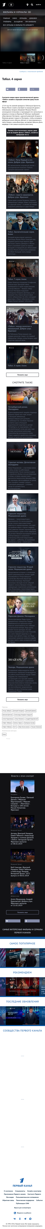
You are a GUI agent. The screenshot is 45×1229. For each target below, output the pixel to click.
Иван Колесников (24, 727)
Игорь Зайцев (7, 711)
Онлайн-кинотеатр (34, 1191)
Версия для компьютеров (22, 1208)
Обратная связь (8, 1200)
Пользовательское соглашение (27, 1197)
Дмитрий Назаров (18, 711)
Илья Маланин (19, 719)
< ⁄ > (32, 89)
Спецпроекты (20, 1191)
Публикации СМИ (22, 1203)
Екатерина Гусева (29, 723)
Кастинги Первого (34, 1194)
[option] (10, 57)
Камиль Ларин (18, 723)
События (39, 1200)
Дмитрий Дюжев (31, 711)
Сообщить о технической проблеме (31, 71)
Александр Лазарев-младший (23, 715)
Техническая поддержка (25, 1200)
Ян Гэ (14, 727)
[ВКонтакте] (10, 89)
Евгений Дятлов (7, 715)
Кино (4, 734)
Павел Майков (7, 727)
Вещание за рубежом (24, 1213)
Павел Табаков (7, 723)
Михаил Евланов (36, 727)
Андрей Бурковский (32, 719)
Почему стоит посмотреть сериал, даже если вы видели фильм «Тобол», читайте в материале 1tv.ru (22, 132)
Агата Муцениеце (8, 719)
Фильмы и (15, 12)
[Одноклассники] (22, 89)
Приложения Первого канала (15, 1194)
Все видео (10, 1197)
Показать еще (22, 375)
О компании (8, 1191)
